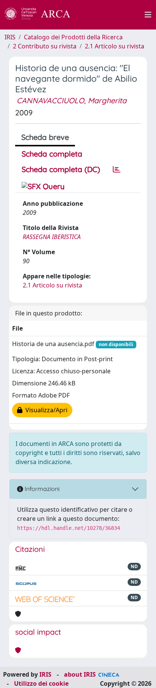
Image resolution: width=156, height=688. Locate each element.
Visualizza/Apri (44, 410)
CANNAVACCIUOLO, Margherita (71, 100)
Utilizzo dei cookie (41, 683)
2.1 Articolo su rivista (114, 46)
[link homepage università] (112, 15)
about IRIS (80, 674)
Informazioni (41, 488)
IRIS (10, 37)
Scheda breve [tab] (45, 137)
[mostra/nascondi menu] (148, 15)
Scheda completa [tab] (52, 153)
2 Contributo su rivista (44, 46)
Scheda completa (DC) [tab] (61, 169)
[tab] (116, 169)
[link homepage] (42, 15)
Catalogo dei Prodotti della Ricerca (73, 37)
